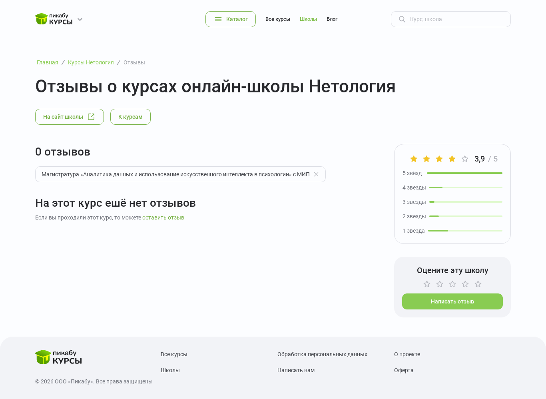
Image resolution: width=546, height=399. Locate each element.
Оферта (404, 370)
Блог (332, 19)
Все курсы (277, 19)
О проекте (407, 354)
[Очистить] (316, 174)
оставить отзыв (163, 217)
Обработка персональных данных (322, 354)
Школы (308, 19)
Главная (47, 62)
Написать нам (296, 370)
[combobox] (180, 174)
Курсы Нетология (91, 62)
